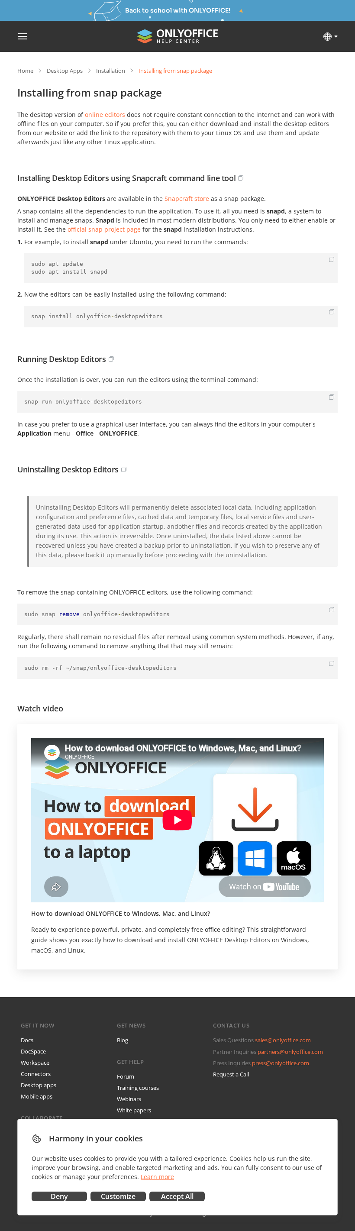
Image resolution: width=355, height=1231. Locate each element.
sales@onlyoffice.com (283, 1040)
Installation (110, 70)
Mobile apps (36, 1096)
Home (25, 70)
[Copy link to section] (241, 178)
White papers (134, 1110)
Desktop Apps (65, 70)
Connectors (36, 1074)
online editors (105, 114)
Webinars (129, 1099)
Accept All (177, 1196)
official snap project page (104, 229)
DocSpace (33, 1051)
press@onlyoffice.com (280, 1063)
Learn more (157, 1177)
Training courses (138, 1088)
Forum (125, 1076)
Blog (122, 1040)
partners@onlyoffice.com (290, 1052)
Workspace (35, 1062)
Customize (118, 1196)
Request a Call (231, 1074)
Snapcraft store (187, 198)
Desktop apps (38, 1085)
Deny (59, 1196)
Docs (27, 1040)
